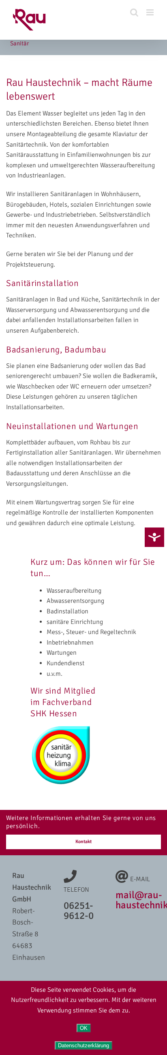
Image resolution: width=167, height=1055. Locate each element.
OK (84, 1028)
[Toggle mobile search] (134, 12)
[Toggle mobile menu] (150, 12)
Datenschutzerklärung (83, 1045)
